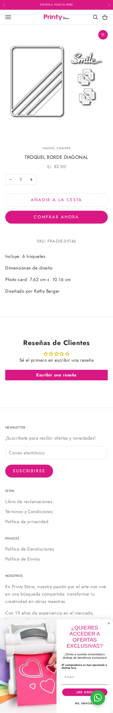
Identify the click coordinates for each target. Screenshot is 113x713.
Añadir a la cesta (56, 200)
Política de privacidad (26, 521)
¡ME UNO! (84, 692)
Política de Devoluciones (29, 549)
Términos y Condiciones (29, 511)
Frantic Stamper (56, 148)
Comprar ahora (56, 217)
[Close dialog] (109, 623)
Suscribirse (29, 471)
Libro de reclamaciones (28, 501)
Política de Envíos (22, 559)
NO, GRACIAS (84, 703)
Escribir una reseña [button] (56, 375)
